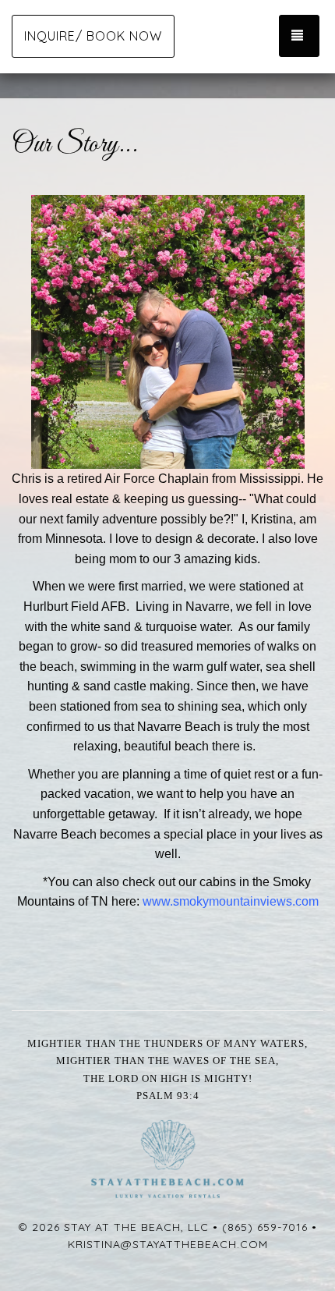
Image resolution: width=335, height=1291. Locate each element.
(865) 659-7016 (265, 1227)
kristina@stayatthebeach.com (168, 1244)
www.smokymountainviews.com (231, 901)
